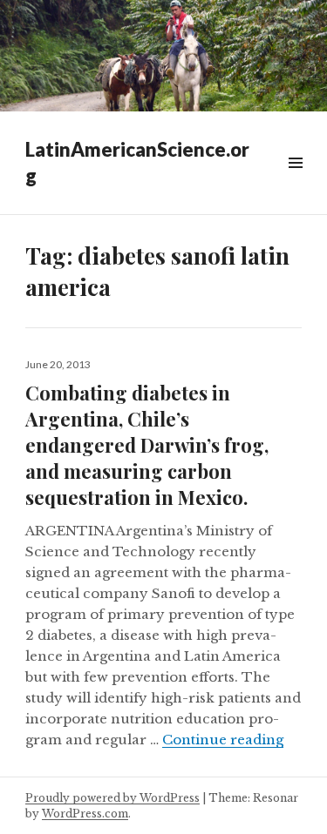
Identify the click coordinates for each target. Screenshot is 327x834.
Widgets (295, 182)
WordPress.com (85, 813)
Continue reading (222, 739)
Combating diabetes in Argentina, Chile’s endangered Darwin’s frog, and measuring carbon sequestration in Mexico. (147, 445)
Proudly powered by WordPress (112, 797)
